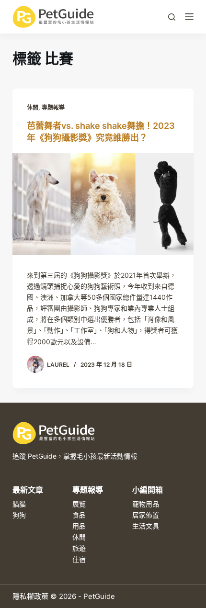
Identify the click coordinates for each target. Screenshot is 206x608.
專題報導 (53, 107)
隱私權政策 (30, 596)
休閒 (32, 107)
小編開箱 (147, 490)
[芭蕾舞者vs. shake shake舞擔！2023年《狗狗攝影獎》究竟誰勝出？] (103, 204)
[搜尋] (171, 17)
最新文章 (27, 490)
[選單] (189, 16)
